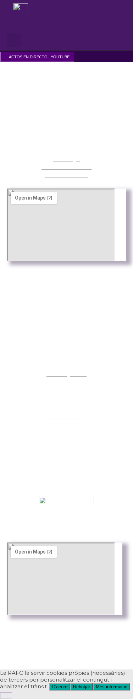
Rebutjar (81, 686)
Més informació (111, 686)
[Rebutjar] (6, 696)
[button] (64, 31)
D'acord (59, 686)
